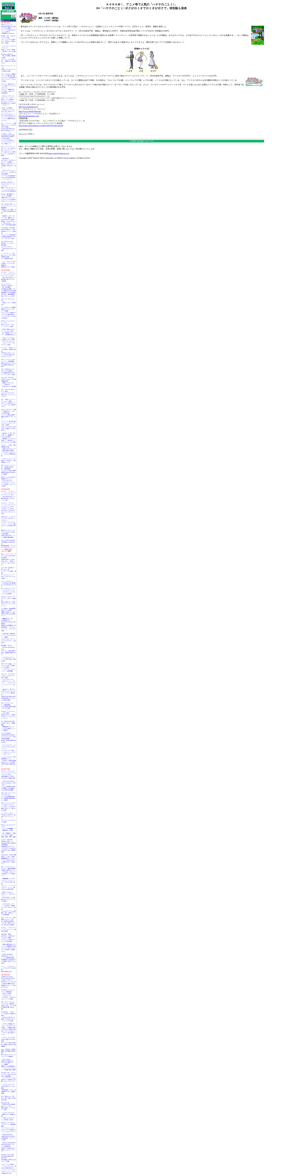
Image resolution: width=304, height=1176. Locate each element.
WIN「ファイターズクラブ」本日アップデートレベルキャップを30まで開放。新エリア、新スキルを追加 (8, 806)
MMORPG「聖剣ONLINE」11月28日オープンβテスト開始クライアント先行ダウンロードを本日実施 (8, 937)
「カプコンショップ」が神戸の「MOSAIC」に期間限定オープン (8, 460)
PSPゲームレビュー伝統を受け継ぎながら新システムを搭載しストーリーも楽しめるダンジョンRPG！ (8, 28)
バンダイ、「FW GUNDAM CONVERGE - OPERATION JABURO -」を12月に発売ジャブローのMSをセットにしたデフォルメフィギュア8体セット (8, 138)
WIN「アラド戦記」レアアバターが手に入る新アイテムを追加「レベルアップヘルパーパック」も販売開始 (8, 667)
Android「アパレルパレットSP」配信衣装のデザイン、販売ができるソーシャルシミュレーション (8, 715)
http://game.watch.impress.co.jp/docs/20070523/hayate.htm (41, 126)
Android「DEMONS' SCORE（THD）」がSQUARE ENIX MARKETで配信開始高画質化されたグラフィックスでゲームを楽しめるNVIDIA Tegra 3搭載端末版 (8, 846)
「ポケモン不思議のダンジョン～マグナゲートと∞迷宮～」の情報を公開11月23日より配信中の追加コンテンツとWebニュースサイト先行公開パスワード (8, 1029)
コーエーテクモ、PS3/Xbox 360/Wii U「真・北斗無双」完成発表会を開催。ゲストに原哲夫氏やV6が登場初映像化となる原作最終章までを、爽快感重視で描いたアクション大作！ (8, 290)
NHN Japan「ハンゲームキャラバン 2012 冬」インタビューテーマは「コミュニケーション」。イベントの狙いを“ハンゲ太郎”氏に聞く (8, 522)
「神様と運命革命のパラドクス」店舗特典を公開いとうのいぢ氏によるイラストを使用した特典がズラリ (8, 948)
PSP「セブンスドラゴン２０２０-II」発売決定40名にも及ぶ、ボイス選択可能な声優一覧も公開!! (8, 1005)
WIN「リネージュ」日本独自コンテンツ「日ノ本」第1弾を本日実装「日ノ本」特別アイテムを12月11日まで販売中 (8, 921)
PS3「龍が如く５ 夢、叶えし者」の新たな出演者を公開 (8, 1098)
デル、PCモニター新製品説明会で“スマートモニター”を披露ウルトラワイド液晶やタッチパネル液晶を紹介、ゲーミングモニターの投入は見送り (8, 313)
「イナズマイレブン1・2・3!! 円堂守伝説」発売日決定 (8, 659)
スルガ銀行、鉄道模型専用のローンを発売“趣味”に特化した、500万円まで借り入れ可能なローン (8, 612)
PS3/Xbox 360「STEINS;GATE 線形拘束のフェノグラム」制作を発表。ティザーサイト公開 (8, 1106)
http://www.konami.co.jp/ (28, 107)
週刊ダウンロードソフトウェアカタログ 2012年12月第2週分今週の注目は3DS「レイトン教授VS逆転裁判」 (8, 534)
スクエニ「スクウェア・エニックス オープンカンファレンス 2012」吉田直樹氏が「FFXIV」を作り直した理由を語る (8, 774)
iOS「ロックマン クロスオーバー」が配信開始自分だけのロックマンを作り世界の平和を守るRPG (8, 363)
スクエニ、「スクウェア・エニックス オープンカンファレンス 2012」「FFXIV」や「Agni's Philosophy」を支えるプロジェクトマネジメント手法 (8, 508)
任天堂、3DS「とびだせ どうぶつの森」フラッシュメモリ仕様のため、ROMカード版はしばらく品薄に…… (8, 39)
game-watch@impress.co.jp (58, 153)
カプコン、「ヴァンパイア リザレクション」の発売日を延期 (8, 929)
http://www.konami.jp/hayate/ (30, 111)
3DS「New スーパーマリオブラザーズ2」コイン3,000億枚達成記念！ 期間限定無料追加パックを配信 (8, 796)
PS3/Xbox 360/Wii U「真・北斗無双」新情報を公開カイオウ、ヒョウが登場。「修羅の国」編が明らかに (8, 58)
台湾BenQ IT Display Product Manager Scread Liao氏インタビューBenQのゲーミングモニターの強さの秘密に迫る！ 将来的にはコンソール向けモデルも (9, 982)
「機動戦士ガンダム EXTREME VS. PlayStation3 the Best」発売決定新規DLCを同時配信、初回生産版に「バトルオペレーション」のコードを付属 (8, 624)
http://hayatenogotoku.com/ (29, 116)
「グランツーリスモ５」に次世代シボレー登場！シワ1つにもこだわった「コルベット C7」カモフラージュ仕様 (8, 341)
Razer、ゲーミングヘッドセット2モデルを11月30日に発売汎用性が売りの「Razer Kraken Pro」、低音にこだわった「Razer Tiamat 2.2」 (8, 559)
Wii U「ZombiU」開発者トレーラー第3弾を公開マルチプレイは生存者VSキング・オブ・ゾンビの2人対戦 (8, 77)
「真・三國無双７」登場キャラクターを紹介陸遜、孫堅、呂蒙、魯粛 (8, 835)
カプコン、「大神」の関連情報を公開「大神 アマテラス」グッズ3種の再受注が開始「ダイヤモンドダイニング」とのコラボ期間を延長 (8, 450)
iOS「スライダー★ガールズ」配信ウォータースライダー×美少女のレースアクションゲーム (8, 393)
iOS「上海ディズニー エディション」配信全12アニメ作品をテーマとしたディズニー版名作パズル (8, 403)
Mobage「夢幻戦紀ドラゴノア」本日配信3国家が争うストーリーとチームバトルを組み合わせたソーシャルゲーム (8, 197)
